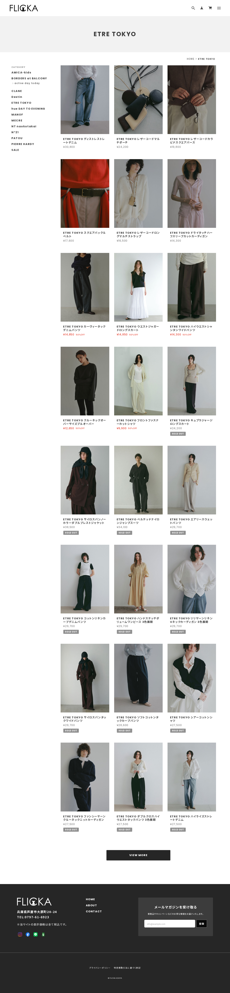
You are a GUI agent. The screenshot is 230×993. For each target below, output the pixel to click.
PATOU (17, 138)
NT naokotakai (24, 126)
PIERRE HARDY (22, 144)
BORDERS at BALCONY (29, 78)
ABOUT (91, 905)
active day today (27, 83)
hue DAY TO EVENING (28, 109)
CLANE (16, 91)
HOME (190, 58)
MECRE (16, 120)
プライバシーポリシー (99, 967)
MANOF (17, 115)
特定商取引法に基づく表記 (127, 967)
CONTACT (94, 911)
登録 (201, 923)
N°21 (15, 132)
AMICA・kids (21, 72)
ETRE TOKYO (21, 103)
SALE (15, 150)
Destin (16, 97)
